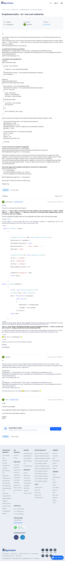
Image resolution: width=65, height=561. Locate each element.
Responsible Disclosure (8, 556)
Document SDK (6, 480)
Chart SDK (4, 463)
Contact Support (55, 429)
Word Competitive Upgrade (41, 476)
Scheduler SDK (5, 465)
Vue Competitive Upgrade (41, 463)
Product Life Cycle (28, 466)
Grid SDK (4, 460)
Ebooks (25, 473)
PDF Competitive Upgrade (41, 473)
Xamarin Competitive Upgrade (42, 466)
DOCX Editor (17, 480)
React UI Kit (37, 490)
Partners (55, 468)
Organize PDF (17, 475)
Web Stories (26, 488)
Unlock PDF (16, 465)
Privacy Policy (5, 553)
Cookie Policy (14, 553)
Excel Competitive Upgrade (41, 478)
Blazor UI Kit (38, 492)
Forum (8, 9)
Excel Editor (16, 482)
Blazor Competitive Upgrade (41, 453)
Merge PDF (16, 467)
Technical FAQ (27, 480)
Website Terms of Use (24, 553)
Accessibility (27, 485)
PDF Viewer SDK (6, 483)
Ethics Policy (18, 556)
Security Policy (34, 553)
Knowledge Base (28, 456)
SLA (24, 463)
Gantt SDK (4, 468)
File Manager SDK (6, 478)
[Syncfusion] (9, 549)
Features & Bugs (27, 461)
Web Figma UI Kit (39, 497)
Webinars (26, 490)
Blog (54, 458)
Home (3, 9)
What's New (55, 495)
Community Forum (28, 453)
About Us (55, 453)
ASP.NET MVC (14, 9)
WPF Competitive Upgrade (41, 471)
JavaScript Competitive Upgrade (42, 458)
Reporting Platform (7, 498)
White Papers (27, 475)
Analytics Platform (6, 496)
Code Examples (27, 483)
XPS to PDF (16, 472)
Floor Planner (17, 477)
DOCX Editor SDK (6, 486)
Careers (54, 463)
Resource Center (28, 493)
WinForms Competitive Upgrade (42, 468)
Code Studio (5, 493)
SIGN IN (5, 436)
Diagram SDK (5, 475)
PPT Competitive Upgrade (41, 481)
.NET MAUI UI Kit (38, 487)
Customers (55, 456)
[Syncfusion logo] (7, 2)
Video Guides (56, 487)
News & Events (56, 461)
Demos (54, 475)
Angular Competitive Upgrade (42, 456)
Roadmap (55, 497)
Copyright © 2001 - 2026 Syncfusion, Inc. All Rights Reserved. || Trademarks (20, 558)
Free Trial (16, 455)
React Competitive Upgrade (41, 461)
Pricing (15, 458)
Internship (55, 466)
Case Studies (27, 478)
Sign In (56, 3)
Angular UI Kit (38, 495)
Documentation (56, 477)
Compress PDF (17, 470)
